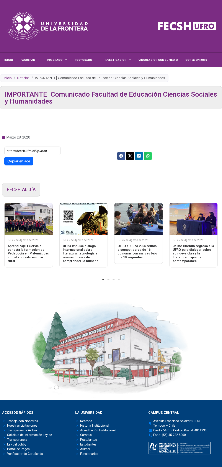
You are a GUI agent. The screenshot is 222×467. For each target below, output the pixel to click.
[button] (121, 156)
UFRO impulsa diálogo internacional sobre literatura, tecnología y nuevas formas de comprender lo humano (80, 253)
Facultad (28, 59)
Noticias (23, 78)
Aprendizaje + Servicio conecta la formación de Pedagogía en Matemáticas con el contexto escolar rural (28, 253)
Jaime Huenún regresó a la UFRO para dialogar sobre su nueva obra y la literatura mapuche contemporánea (193, 253)
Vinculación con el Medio (158, 59)
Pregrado (54, 59)
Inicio (8, 59)
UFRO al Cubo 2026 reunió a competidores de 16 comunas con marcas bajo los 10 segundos (137, 251)
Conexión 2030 (196, 59)
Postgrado (83, 59)
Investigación (115, 59)
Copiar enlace (18, 161)
